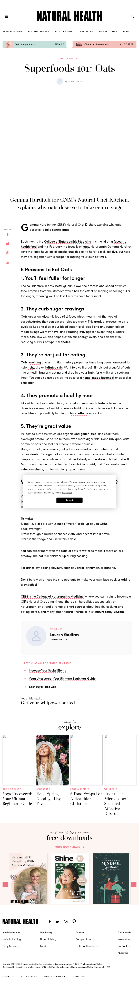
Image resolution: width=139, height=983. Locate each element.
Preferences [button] (67, 492)
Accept (69, 500)
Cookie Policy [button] (83, 489)
